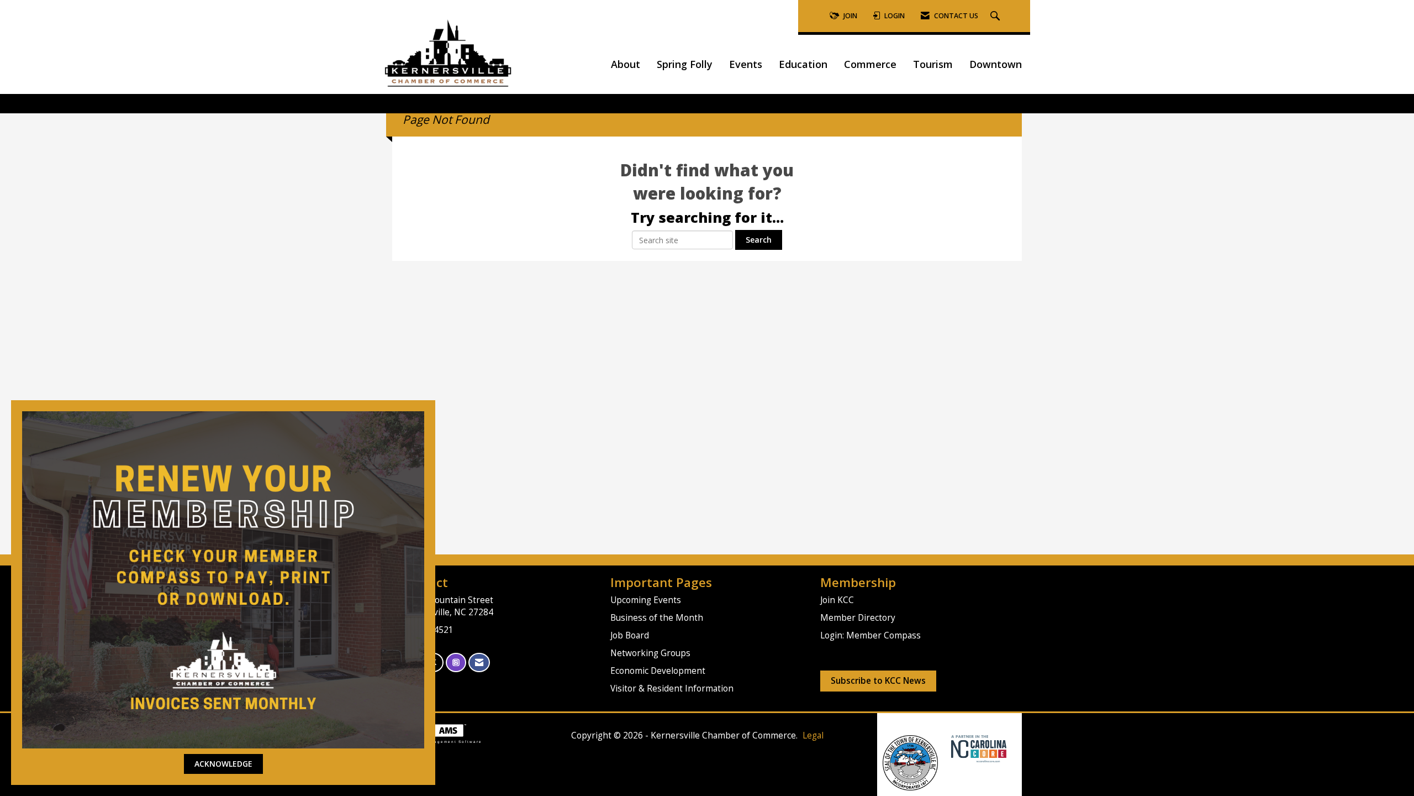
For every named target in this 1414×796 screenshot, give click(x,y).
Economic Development (657, 671)
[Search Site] (996, 16)
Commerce (870, 64)
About (625, 64)
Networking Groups (650, 653)
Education (803, 64)
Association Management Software (437, 741)
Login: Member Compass (870, 635)
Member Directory (857, 618)
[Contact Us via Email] (479, 662)
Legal (813, 735)
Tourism (933, 64)
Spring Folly (685, 64)
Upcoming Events (645, 600)
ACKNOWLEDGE (223, 763)
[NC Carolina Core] (977, 748)
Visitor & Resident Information (672, 688)
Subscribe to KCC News (878, 681)
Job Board (629, 635)
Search (759, 239)
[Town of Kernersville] (947, 748)
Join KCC (837, 600)
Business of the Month (656, 618)
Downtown (995, 64)
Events (745, 64)
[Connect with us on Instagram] (456, 662)
